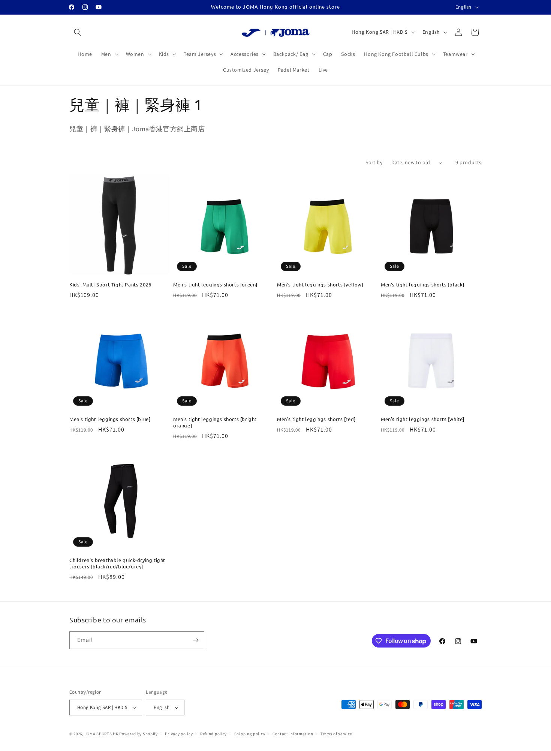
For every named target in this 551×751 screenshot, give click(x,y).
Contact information (293, 733)
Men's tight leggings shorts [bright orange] (215, 422)
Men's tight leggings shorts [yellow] (320, 285)
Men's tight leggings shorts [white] (422, 419)
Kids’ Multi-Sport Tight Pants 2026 (110, 285)
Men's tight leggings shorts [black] (422, 285)
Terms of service (336, 733)
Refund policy (213, 733)
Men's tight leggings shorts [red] (316, 419)
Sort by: (374, 162)
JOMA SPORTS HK (101, 733)
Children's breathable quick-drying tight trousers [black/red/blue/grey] (117, 563)
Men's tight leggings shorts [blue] (109, 419)
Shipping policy (249, 733)
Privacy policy (179, 733)
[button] (77, 32)
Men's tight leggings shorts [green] (215, 285)
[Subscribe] (195, 640)
